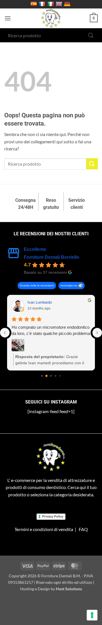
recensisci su (69, 285)
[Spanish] (34, 4)
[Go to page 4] (60, 375)
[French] (43, 4)
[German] (68, 4)
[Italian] (51, 4)
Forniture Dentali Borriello (51, 257)
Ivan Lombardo (39, 302)
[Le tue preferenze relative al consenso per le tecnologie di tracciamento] (92, 615)
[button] (7, 18)
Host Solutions (69, 588)
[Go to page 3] (55, 376)
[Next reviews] (97, 332)
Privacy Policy (52, 516)
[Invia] (91, 35)
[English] (60, 4)
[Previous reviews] (5, 332)
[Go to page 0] (42, 376)
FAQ (83, 529)
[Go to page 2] (51, 376)
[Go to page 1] (46, 376)
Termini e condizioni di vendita (43, 529)
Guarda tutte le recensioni (37, 285)
